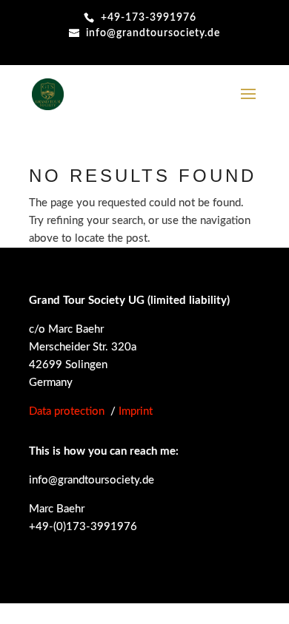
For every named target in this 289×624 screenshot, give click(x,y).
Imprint (136, 411)
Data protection (66, 411)
